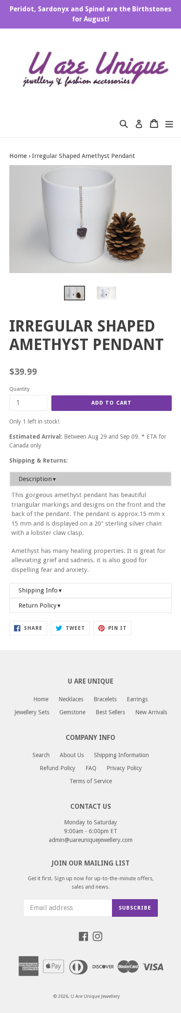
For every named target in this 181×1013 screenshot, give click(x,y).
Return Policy (40, 605)
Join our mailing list (90, 863)
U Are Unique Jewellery (95, 996)
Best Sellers (110, 712)
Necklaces (71, 699)
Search (41, 755)
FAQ (90, 768)
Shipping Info (41, 590)
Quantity (19, 389)
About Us (72, 755)
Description (38, 479)
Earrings (137, 699)
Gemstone (72, 712)
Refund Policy (57, 768)
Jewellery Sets (31, 712)
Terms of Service (90, 781)
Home (18, 156)
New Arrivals (151, 712)
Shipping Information (121, 755)
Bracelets (105, 699)
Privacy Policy (124, 768)
